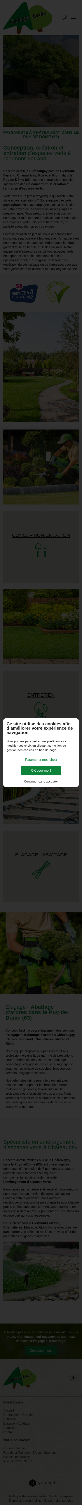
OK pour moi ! (41, 770)
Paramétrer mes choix (41, 759)
